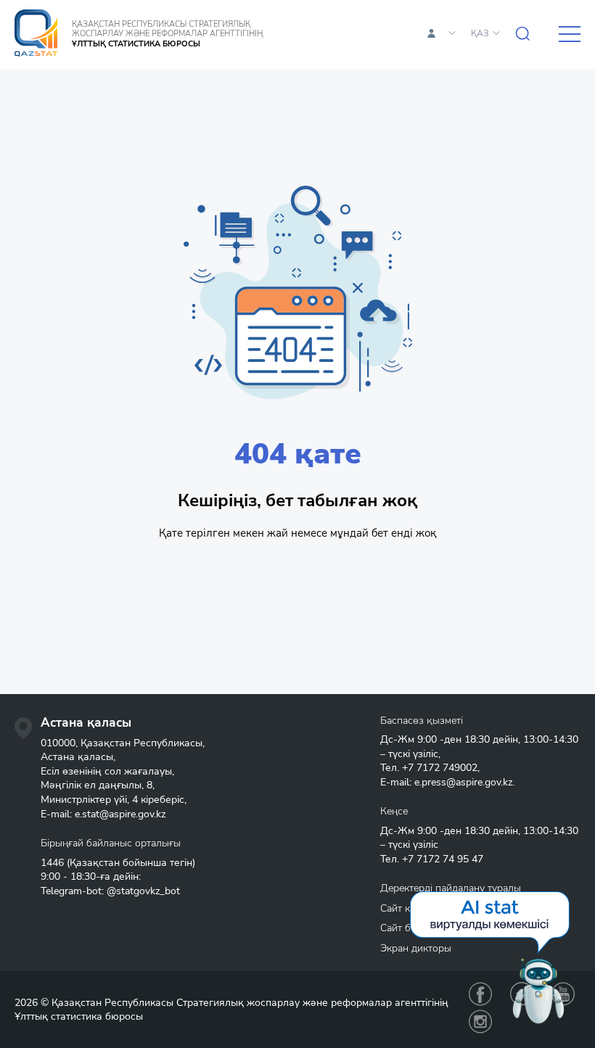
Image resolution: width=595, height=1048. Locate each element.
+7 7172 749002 (439, 768)
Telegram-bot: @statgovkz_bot (110, 891)
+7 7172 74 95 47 (442, 859)
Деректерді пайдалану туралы (450, 888)
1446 (52, 863)
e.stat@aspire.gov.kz (120, 814)
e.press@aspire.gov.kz (463, 782)
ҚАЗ (480, 33)
